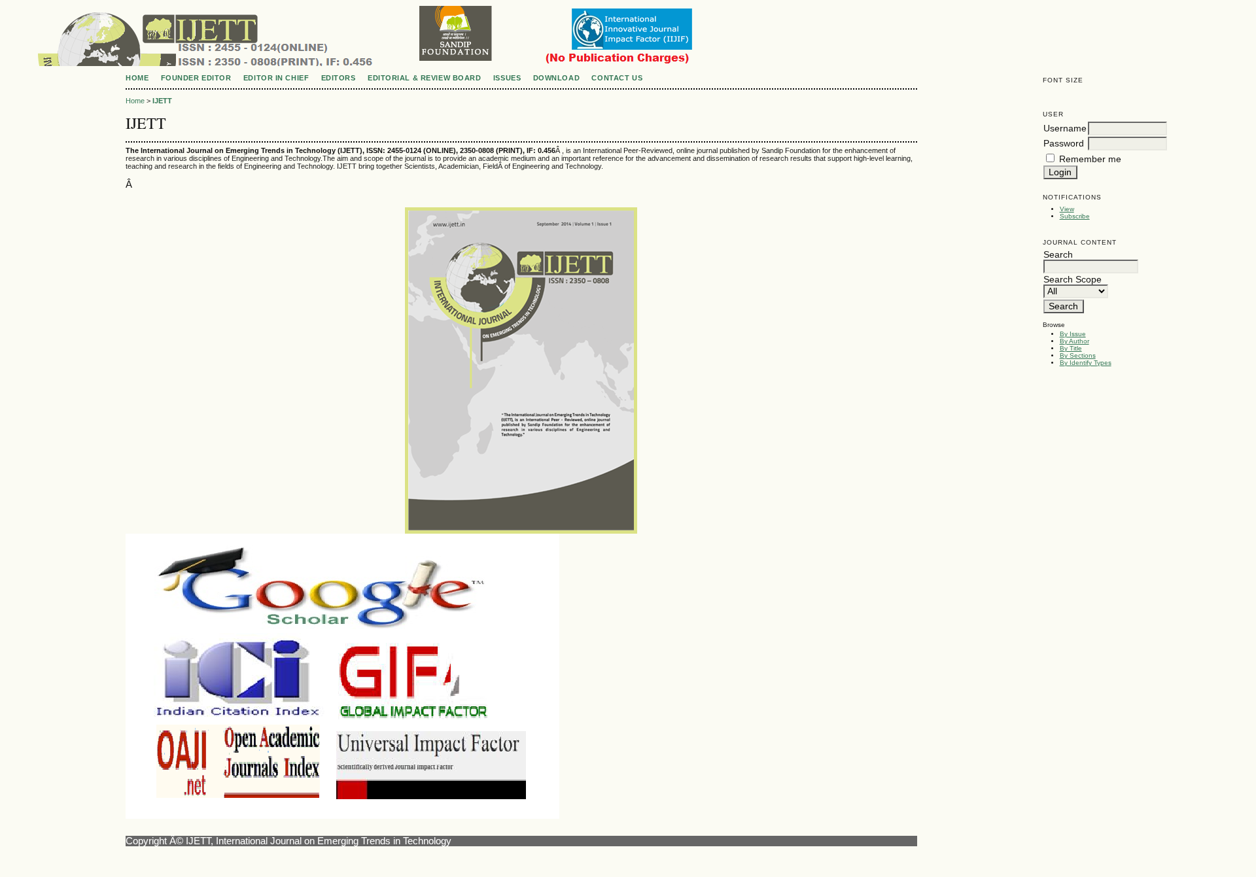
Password (1063, 143)
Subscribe (1075, 216)
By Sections (1078, 355)
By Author (1074, 341)
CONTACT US (616, 78)
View (1067, 209)
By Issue (1073, 333)
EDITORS (338, 78)
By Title (1071, 348)
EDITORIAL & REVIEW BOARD (424, 78)
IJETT (162, 101)
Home (137, 78)
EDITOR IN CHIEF (276, 78)
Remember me (1090, 159)
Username (1065, 128)
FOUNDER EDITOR (196, 78)
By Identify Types (1085, 362)
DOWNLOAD (556, 78)
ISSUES (507, 78)
